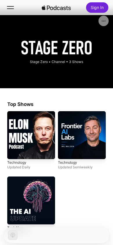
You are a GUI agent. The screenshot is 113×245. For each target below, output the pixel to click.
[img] (56, 7)
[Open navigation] (10, 7)
